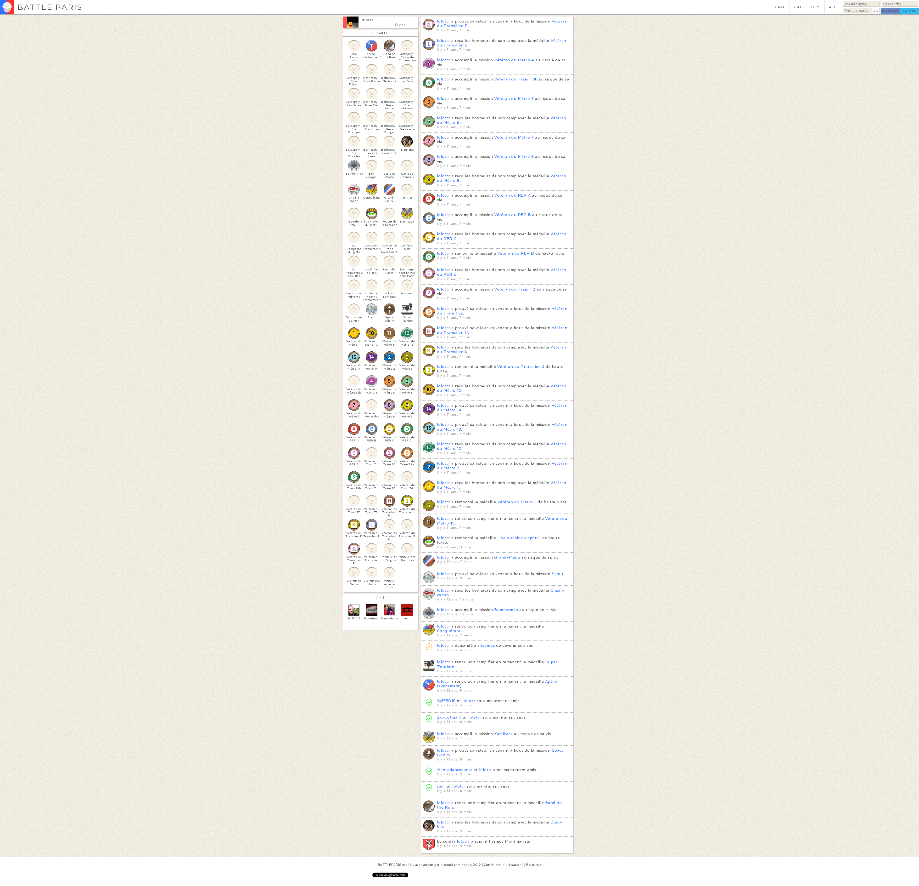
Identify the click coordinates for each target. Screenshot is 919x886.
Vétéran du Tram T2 (514, 289)
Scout (558, 574)
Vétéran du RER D (515, 253)
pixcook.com (450, 865)
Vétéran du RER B (512, 214)
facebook (890, 11)
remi (441, 786)
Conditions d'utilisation (502, 865)
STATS (798, 7)
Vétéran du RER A (512, 195)
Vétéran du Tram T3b (515, 79)
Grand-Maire (507, 557)
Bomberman (506, 609)
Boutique (533, 865)
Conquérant (449, 631)
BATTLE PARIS (50, 7)
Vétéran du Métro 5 (514, 98)
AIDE (833, 7)
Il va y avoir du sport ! (519, 538)
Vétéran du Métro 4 (514, 60)
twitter (909, 11)
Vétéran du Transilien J (520, 366)
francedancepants (454, 769)
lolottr (366, 19)
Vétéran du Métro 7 (514, 137)
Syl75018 (446, 700)
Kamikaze (503, 734)
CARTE (781, 7)
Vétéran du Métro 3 (517, 502)
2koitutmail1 (449, 717)
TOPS (816, 7)
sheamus (486, 645)
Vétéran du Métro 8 (514, 156)
